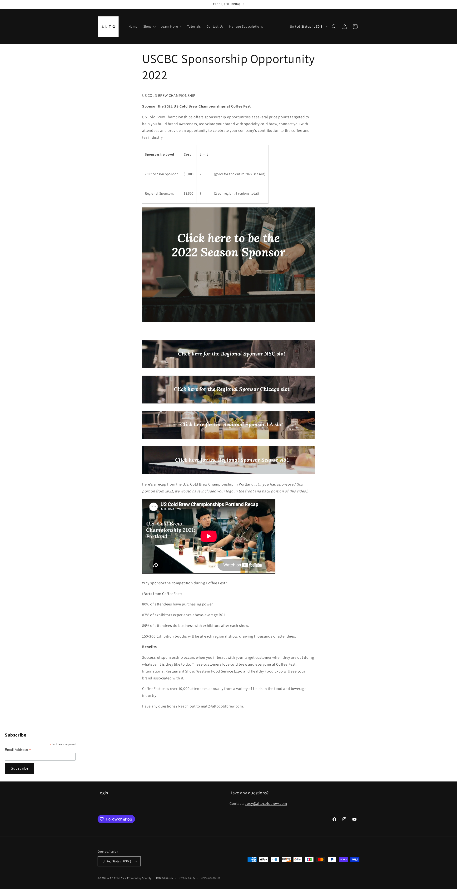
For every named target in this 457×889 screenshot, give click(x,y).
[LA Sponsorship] (228, 438)
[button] (149, 26)
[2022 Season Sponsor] (228, 321)
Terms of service (210, 877)
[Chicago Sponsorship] (228, 403)
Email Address (18, 749)
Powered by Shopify (139, 878)
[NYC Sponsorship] (228, 367)
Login (103, 793)
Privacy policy (186, 877)
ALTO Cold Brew (117, 878)
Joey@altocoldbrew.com (266, 803)
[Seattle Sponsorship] (228, 473)
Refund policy (164, 877)
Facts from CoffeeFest (162, 593)
